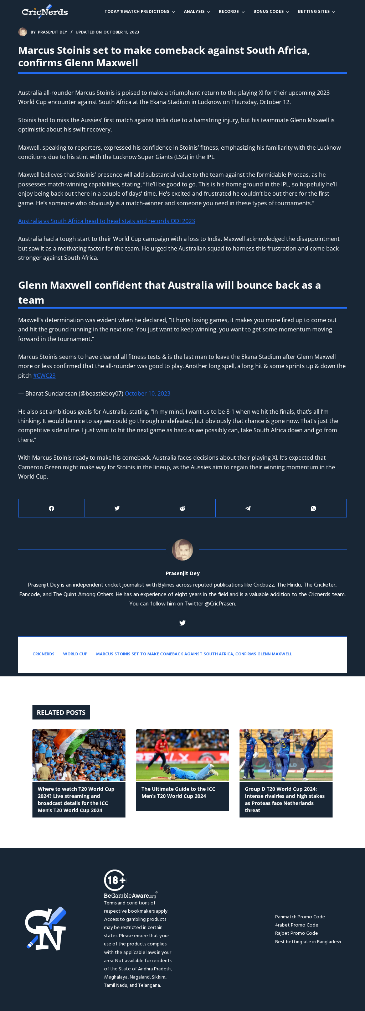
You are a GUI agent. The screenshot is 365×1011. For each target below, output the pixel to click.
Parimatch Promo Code (300, 917)
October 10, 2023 (147, 393)
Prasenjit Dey (183, 574)
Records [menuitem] (229, 11)
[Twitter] (117, 508)
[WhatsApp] (314, 508)
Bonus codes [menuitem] (268, 11)
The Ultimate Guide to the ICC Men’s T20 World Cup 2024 (178, 792)
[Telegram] (248, 508)
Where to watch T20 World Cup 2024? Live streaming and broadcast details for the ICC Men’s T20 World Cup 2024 (76, 799)
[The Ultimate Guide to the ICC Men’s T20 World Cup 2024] (182, 755)
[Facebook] (51, 508)
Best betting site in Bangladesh (308, 942)
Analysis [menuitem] (194, 11)
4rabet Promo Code (296, 925)
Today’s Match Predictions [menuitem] (136, 11)
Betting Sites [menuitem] (314, 11)
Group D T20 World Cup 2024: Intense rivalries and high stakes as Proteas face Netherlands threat (285, 799)
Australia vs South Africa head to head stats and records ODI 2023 (106, 221)
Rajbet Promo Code (296, 933)
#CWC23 (44, 376)
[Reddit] (183, 508)
